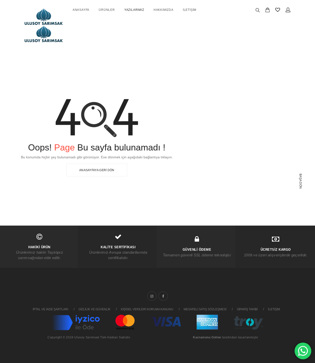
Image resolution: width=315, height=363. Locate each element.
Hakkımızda (163, 10)
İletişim (189, 10)
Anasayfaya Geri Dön (96, 170)
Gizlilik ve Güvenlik (94, 309)
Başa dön (300, 181)
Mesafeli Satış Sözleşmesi (205, 309)
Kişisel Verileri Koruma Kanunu (147, 309)
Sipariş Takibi (247, 309)
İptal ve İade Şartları (50, 309)
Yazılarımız (134, 10)
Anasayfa (81, 10)
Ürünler (107, 10)
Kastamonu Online (207, 337)
